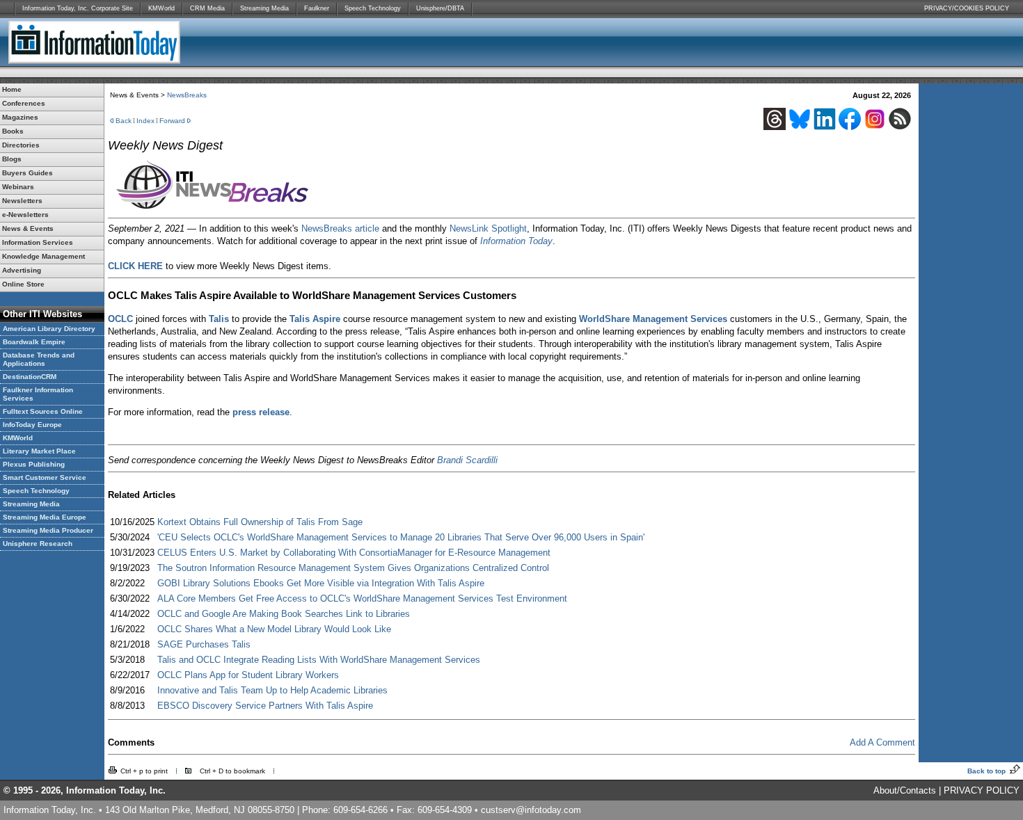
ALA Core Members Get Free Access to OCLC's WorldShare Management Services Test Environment (362, 598)
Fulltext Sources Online (43, 411)
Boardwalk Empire (34, 342)
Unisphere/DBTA (440, 8)
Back (124, 120)
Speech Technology (372, 8)
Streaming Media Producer (48, 530)
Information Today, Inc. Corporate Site (77, 8)
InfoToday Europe (32, 424)
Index (145, 120)
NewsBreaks (187, 95)
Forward (172, 120)
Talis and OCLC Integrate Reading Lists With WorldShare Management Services (318, 659)
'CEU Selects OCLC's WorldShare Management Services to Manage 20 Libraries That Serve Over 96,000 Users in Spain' (400, 537)
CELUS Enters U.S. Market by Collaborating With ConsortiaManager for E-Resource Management (353, 552)
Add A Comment (882, 742)
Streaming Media (264, 8)
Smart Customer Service (44, 477)
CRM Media (207, 8)
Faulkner (316, 8)
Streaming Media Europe (44, 517)
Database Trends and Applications (38, 359)
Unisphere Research (37, 543)
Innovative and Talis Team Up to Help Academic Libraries (272, 690)
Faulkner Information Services (38, 394)
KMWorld (161, 8)
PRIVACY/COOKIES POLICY (966, 8)
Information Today (516, 241)
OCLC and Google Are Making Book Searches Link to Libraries (283, 614)
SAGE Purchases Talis (204, 644)
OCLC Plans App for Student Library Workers (248, 675)
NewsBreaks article (340, 228)
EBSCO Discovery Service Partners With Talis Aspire (265, 705)
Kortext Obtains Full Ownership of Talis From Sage (260, 522)
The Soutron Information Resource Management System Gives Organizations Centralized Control (353, 568)
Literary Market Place (39, 451)
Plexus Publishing (34, 464)
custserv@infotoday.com (531, 810)
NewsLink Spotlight (488, 228)
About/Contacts (904, 790)
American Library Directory (49, 328)
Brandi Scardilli (467, 460)
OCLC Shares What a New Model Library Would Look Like (274, 629)
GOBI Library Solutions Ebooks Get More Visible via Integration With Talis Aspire (320, 583)
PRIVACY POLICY (982, 790)
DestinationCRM (29, 376)
